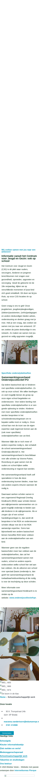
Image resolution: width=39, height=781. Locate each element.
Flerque (32, 770)
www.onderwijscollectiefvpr (22, 598)
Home (3, 696)
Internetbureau (21, 770)
